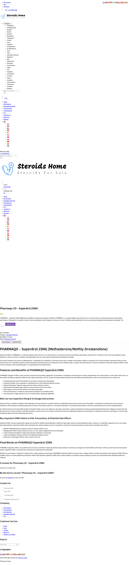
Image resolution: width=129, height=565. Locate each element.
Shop (5, 528)
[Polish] (8, 139)
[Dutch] (8, 124)
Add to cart (10, 324)
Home (5, 102)
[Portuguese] (8, 141)
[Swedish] (8, 146)
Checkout (6, 6)
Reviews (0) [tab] (16, 342)
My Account (7, 187)
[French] (8, 128)
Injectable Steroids (9, 106)
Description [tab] (6, 342)
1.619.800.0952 (12, 10)
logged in (11, 478)
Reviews (6, 119)
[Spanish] (8, 143)
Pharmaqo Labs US (10, 339)
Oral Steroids (8, 108)
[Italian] (8, 135)
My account (7, 2)
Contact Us (7, 115)
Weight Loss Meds (9, 534)
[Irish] (8, 132)
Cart (5, 4)
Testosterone (8, 111)
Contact (6, 530)
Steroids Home (22, 558)
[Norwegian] (8, 137)
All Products (7, 104)
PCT (5, 113)
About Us (6, 117)
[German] (8, 130)
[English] (5, 121)
